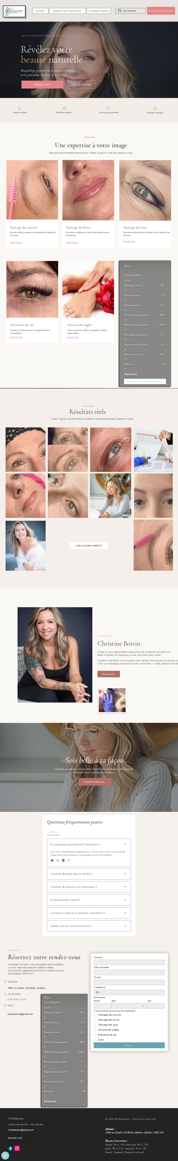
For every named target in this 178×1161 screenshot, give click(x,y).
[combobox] (129, 1006)
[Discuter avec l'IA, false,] (5, 1156)
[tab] (53, 831)
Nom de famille (101, 967)
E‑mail (97, 977)
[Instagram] (17, 1148)
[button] (52, 860)
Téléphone (99, 987)
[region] (32, 205)
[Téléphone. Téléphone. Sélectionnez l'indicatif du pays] (98, 992)
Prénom (98, 957)
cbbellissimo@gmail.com (20, 1014)
